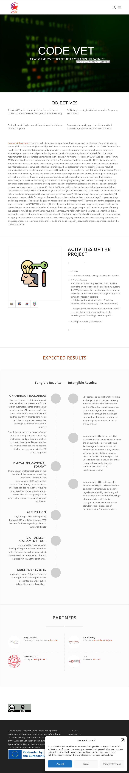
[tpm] (34, 304)
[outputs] (34, 273)
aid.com (97, 659)
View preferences (112, 764)
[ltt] (19, 304)
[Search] (112, 7)
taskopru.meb (39, 659)
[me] (27, 304)
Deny (86, 764)
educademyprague (103, 640)
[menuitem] (112, 7)
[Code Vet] (15, 7)
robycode (52, 640)
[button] (122, 740)
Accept (60, 764)
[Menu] (119, 7)
